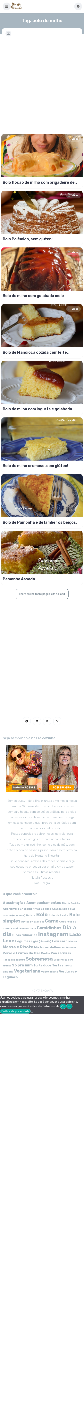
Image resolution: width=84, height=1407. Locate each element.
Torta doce (42, 965)
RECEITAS (64, 953)
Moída (66, 947)
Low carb (60, 941)
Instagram (53, 934)
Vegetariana (27, 971)
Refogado (9, 959)
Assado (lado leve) (14, 915)
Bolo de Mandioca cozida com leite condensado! (35, 352)
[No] (32, 1012)
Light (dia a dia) (41, 941)
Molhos (55, 947)
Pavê (73, 947)
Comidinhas (49, 927)
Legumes (22, 941)
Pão (54, 953)
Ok (63, 1006)
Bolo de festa (58, 915)
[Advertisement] (42, 83)
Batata (30, 915)
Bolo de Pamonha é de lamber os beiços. (40, 522)
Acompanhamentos (43, 903)
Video (75, 139)
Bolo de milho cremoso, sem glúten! (35, 465)
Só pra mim (22, 965)
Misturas (41, 947)
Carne (51, 921)
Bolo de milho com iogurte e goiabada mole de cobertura (37, 409)
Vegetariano (49, 971)
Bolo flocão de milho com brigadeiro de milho (39, 182)
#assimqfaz (14, 902)
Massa (72, 941)
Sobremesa (39, 959)
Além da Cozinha (71, 903)
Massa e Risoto (18, 947)
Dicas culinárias (24, 935)
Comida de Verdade (23, 928)
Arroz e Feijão (42, 908)
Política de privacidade (15, 1011)
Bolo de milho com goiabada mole (33, 295)
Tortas (57, 965)
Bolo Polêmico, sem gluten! (28, 239)
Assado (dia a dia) (63, 908)
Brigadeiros (37, 922)
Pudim (45, 953)
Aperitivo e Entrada (17, 909)
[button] (7, 6)
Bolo (42, 914)
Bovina (25, 922)
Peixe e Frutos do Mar (21, 953)
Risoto (20, 959)
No (69, 1006)
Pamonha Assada (19, 579)
